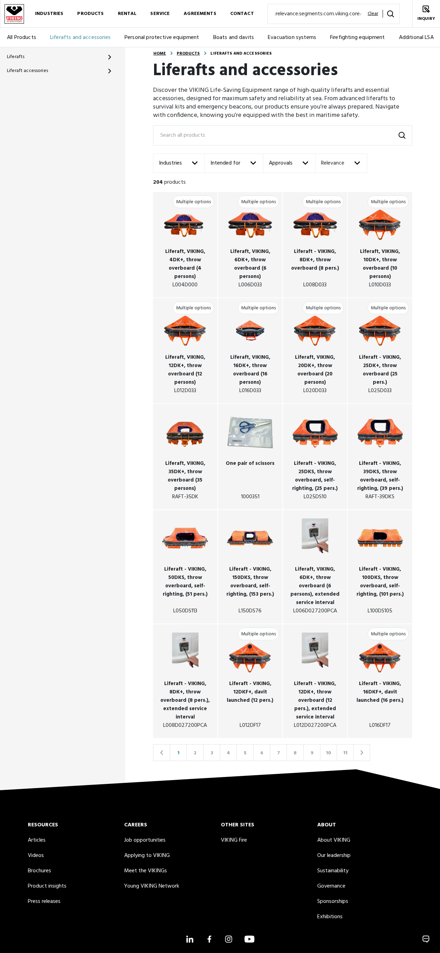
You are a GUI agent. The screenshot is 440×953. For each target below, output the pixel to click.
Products (90, 14)
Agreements (200, 14)
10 (328, 753)
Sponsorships (332, 901)
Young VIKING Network (151, 886)
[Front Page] (14, 13)
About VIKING (333, 840)
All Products (21, 37)
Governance (331, 886)
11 (345, 753)
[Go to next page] (361, 752)
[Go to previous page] (161, 752)
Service (160, 14)
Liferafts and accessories (80, 37)
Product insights (47, 886)
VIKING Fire (234, 840)
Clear (373, 13)
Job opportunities (145, 840)
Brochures (39, 870)
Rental (127, 14)
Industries (49, 14)
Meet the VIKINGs (145, 870)
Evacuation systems (292, 37)
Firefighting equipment (357, 37)
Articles (37, 840)
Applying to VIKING (147, 855)
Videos (36, 855)
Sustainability (333, 870)
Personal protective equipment (162, 37)
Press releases (44, 901)
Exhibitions (330, 916)
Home (159, 53)
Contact (242, 14)
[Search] (390, 13)
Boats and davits (233, 37)
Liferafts (15, 57)
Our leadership (334, 855)
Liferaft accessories (27, 71)
